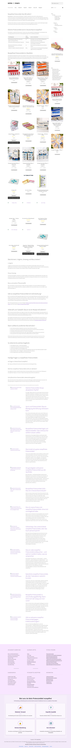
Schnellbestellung (30, 685)
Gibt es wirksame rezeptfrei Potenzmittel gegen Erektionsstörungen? (34, 619)
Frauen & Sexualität (55, 71)
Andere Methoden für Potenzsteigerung (53, 664)
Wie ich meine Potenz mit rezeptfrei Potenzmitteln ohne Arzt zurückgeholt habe (37, 509)
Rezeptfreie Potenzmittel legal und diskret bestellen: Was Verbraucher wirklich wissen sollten (37, 431)
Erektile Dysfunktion (55, 75)
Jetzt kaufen (29, 676)
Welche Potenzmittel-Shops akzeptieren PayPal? (35, 389)
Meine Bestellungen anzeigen (51, 677)
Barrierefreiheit (21, 746)
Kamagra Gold (57, 17)
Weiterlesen (14, 140)
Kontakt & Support (11, 684)
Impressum (26, 746)
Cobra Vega (29, 655)
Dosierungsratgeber (11, 680)
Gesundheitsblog (11, 664)
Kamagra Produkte (30, 660)
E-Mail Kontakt (49, 683)
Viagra (28, 653)
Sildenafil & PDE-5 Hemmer (56, 78)
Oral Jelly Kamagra (30, 659)
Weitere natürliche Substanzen (51, 657)
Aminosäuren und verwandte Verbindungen (53, 655)
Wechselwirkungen (11, 661)
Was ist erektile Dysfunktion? (13, 653)
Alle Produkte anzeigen (12, 681)
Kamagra (53, 14)
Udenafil (29, 7)
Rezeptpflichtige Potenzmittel (57, 76)
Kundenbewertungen (11, 683)
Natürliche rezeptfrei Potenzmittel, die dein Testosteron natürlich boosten (37, 576)
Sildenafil (20, 7)
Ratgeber (40, 7)
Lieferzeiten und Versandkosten (32, 687)
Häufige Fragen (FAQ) (11, 676)
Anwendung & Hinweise (58, 25)
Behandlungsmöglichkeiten (56, 77)
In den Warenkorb (14, 82)
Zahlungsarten (10, 679)
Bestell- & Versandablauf (12, 677)
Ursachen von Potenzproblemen (13, 655)
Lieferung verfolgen (49, 676)
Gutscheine (29, 683)
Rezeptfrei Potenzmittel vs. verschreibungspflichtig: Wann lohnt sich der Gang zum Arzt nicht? (36, 598)
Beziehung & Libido (55, 69)
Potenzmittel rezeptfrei (56, 79)
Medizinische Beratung (12, 659)
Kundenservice (48, 681)
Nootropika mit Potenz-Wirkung (52, 663)
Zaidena (56, 32)
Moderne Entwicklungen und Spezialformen (54, 660)
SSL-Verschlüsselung (30, 680)
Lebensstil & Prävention (56, 73)
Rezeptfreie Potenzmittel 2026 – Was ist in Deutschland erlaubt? (36, 490)
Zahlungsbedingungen (45, 746)
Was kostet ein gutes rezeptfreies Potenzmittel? (36, 450)
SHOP (52, 13)
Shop (15, 7)
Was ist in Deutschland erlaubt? (23, 304)
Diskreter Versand (30, 679)
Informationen (57, 19)
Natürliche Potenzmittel (56, 70)
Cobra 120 (35, 7)
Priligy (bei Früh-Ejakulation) (32, 657)
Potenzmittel (10, 7)
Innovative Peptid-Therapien (51, 661)
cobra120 (38, 739)
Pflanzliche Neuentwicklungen (51, 656)
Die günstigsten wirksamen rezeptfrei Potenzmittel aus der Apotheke (36, 470)
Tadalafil (25, 7)
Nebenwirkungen (11, 660)
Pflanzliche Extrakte (50, 653)
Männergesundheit (55, 72)
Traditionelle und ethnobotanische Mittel (53, 659)
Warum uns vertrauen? (31, 677)
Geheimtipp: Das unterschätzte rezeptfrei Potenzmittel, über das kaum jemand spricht (36, 529)
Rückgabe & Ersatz (49, 679)
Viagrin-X (56, 28)
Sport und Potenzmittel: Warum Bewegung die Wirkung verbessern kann (37, 409)
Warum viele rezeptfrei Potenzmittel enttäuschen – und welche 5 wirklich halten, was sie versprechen (36, 553)
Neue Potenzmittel (30, 656)
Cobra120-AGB (31, 746)
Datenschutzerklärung (37, 746)
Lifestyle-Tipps (10, 657)
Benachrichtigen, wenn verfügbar (13, 142)
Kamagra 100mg (57, 18)
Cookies (51, 746)
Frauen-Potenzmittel (31, 664)
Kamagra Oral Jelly (58, 16)
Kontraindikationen (11, 663)
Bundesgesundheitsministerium (40, 320)
